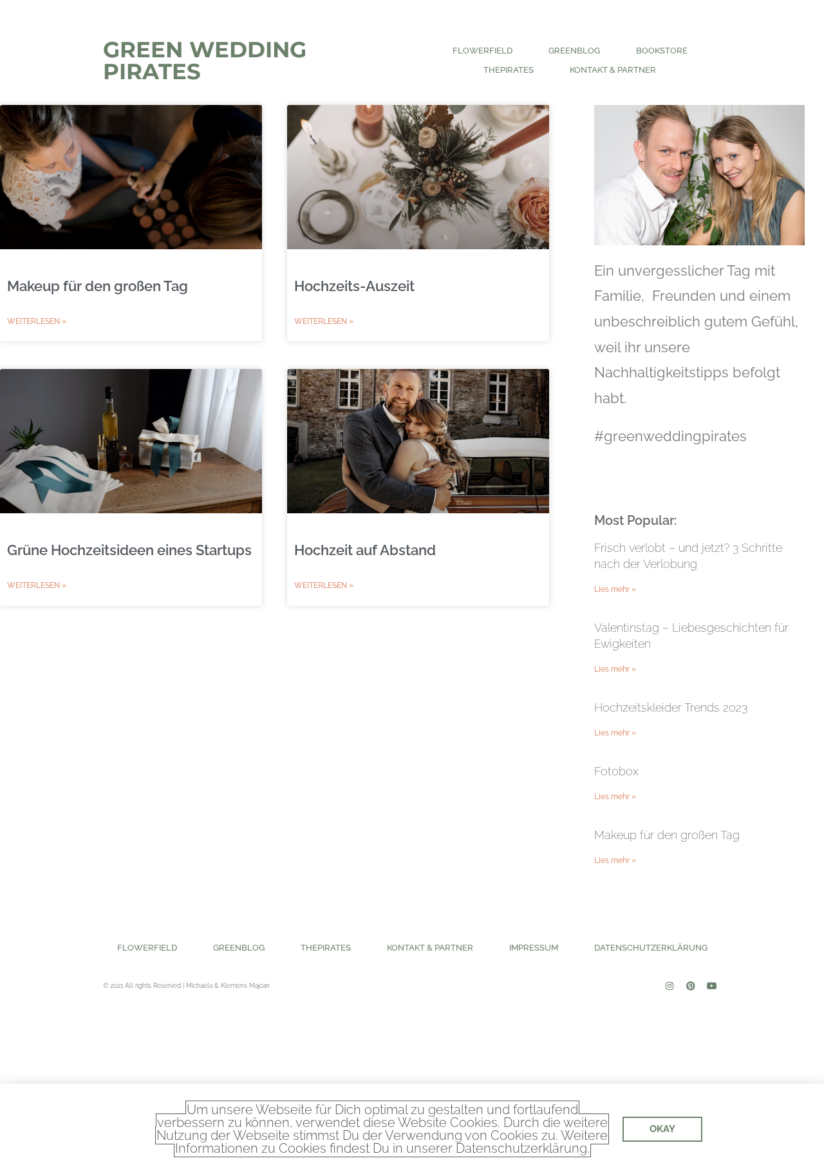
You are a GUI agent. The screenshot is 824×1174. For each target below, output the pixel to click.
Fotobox (616, 771)
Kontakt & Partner (613, 70)
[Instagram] (669, 986)
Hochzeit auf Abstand (365, 550)
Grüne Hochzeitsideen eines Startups (129, 550)
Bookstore (662, 50)
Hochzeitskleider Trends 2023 (670, 707)
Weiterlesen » (36, 321)
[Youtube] (712, 986)
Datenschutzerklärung (650, 947)
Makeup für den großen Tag (97, 286)
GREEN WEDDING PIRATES (204, 60)
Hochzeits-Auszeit (354, 286)
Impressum (533, 947)
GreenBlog (574, 50)
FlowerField (482, 50)
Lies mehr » (615, 589)
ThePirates (508, 70)
